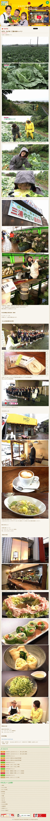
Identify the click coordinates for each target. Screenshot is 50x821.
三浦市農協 (3, 791)
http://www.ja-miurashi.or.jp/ (7, 739)
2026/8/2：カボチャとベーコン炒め (10, 777)
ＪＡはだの (3, 797)
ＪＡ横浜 (2, 785)
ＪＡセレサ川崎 (4, 787)
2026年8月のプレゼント (8, 755)
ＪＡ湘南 (2, 795)
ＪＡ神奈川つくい (4, 808)
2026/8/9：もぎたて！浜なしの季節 (11, 764)
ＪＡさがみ (3, 793)
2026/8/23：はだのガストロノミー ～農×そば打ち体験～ (15, 751)
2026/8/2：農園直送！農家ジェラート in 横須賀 (13, 770)
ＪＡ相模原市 (3, 806)
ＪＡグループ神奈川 (4, 810)
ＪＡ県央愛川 (3, 802)
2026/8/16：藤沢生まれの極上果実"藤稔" (12, 758)
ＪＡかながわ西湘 (4, 804)
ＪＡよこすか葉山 (4, 789)
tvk (12, 819)
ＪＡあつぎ (3, 799)
